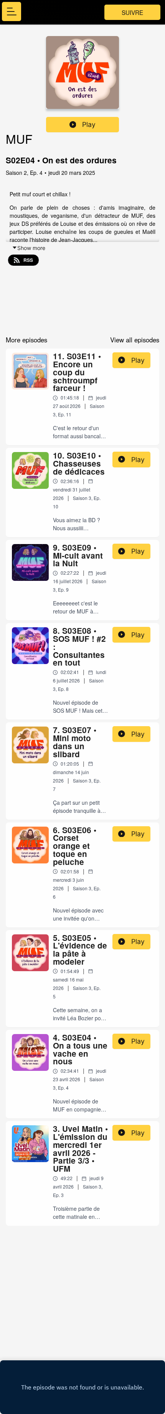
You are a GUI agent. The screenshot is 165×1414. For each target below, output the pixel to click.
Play (89, 124)
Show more (31, 248)
